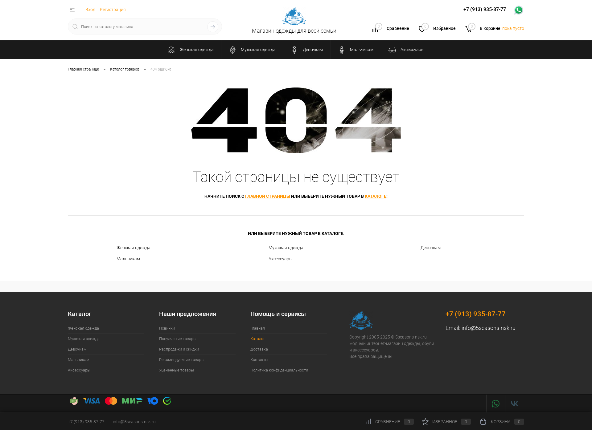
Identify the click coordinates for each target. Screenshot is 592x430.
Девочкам (431, 247)
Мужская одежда (286, 247)
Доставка (259, 349)
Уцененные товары (176, 370)
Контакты (259, 359)
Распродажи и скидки (179, 349)
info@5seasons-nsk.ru (489, 328)
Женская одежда (133, 247)
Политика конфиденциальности (279, 370)
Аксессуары (281, 258)
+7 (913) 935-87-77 (476, 314)
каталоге (375, 196)
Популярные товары (177, 338)
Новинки (167, 328)
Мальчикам (128, 258)
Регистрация (113, 9)
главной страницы (267, 196)
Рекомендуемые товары (181, 359)
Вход (90, 9)
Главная (257, 328)
